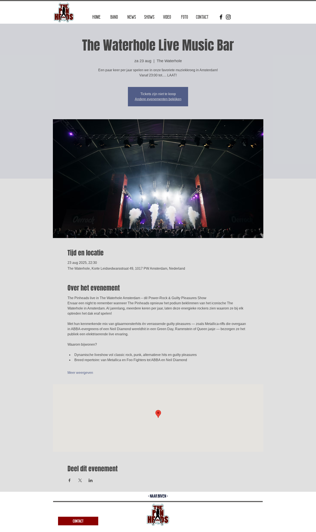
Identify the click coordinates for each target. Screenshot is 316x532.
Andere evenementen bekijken (158, 99)
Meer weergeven (80, 372)
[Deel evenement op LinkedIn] (91, 480)
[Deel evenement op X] (80, 480)
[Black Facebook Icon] (221, 17)
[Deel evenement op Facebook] (69, 480)
